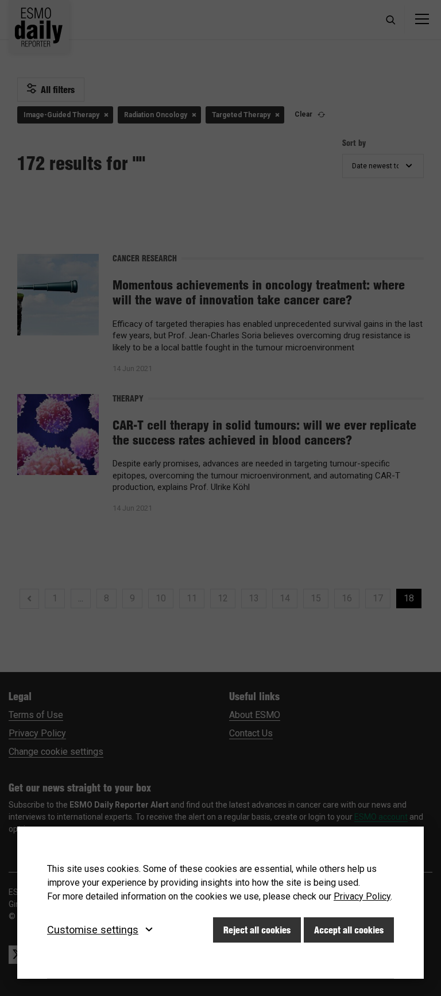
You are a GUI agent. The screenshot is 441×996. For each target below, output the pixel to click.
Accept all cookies (349, 930)
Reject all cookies (257, 930)
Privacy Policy (362, 896)
